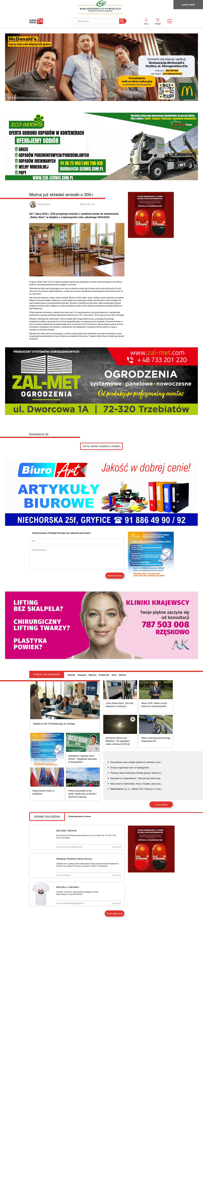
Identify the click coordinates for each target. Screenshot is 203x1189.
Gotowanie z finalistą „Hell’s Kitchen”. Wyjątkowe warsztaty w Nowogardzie (82, 758)
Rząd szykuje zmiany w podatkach (44, 792)
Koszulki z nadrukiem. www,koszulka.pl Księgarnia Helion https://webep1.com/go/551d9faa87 (77, 893)
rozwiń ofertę (188, 4)
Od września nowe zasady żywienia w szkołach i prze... (136, 762)
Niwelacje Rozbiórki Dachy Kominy (74, 858)
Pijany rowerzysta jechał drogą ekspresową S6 (155, 739)
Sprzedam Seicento (66, 830)
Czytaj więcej (161, 804)
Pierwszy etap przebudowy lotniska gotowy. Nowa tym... (136, 772)
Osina (114, 675)
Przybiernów (104, 675)
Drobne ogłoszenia (47, 816)
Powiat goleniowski (46, 674)
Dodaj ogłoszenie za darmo (79, 816)
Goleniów (71, 675)
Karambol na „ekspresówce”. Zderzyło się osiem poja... (136, 778)
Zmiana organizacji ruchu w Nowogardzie (129, 767)
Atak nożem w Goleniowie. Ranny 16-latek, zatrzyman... (136, 783)
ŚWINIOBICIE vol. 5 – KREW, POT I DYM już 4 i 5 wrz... (136, 788)
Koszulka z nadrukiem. (68, 887)
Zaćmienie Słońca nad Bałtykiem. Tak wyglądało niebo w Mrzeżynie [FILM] (118, 740)
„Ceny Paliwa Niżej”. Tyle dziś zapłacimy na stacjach (119, 704)
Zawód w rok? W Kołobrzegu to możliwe (54, 723)
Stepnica (122, 675)
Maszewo (92, 675)
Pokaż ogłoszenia (114, 913)
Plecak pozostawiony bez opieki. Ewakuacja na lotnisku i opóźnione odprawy (82, 793)
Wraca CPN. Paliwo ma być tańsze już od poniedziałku (154, 704)
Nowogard (82, 675)
